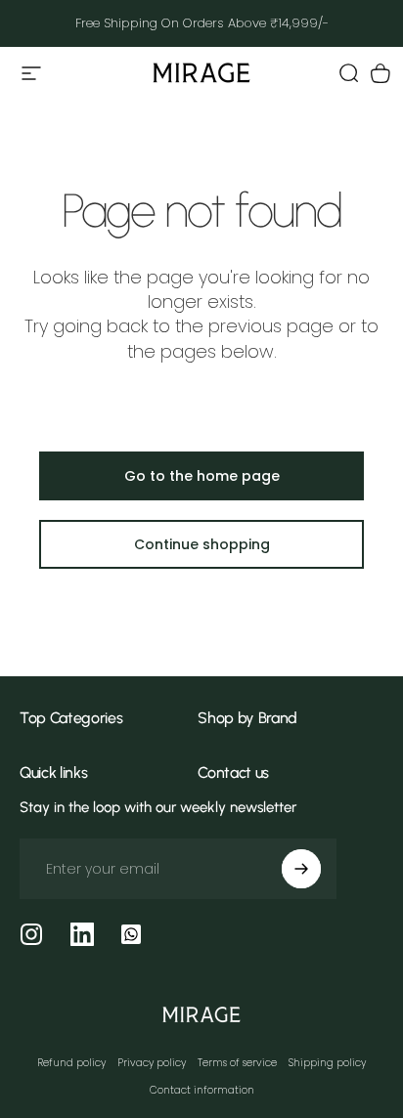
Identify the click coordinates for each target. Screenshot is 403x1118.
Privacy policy (151, 1062)
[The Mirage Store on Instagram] (31, 934)
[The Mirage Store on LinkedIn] (82, 934)
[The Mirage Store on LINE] (131, 934)
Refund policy (71, 1062)
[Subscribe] (301, 868)
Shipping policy (327, 1062)
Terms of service (237, 1062)
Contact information (202, 1090)
